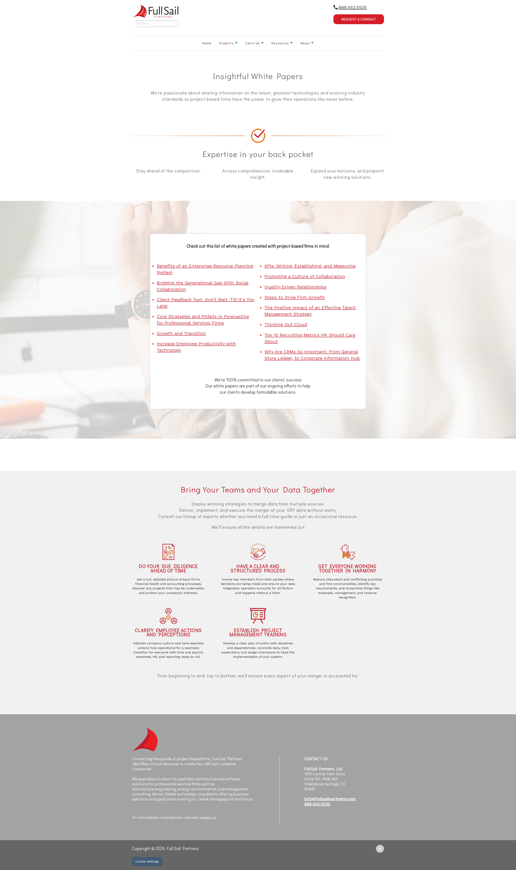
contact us (208, 817)
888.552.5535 (353, 7)
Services (253, 43)
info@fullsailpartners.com (330, 798)
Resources (280, 43)
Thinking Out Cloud (285, 324)
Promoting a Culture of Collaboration (304, 276)
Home (206, 43)
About (305, 43)
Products (226, 43)
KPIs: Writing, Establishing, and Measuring (310, 265)
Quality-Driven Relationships (295, 286)
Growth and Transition (181, 333)
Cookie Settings (147, 861)
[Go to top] (380, 849)
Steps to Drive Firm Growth (294, 297)
